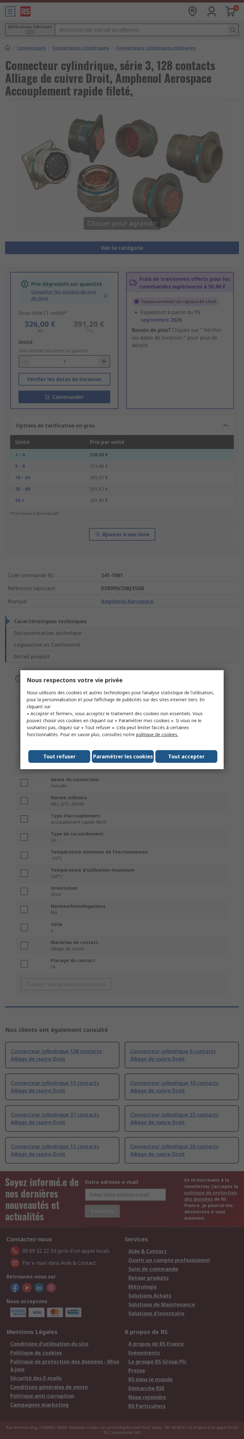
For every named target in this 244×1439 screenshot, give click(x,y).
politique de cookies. (157, 734)
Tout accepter (186, 756)
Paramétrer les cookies (123, 756)
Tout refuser (59, 756)
